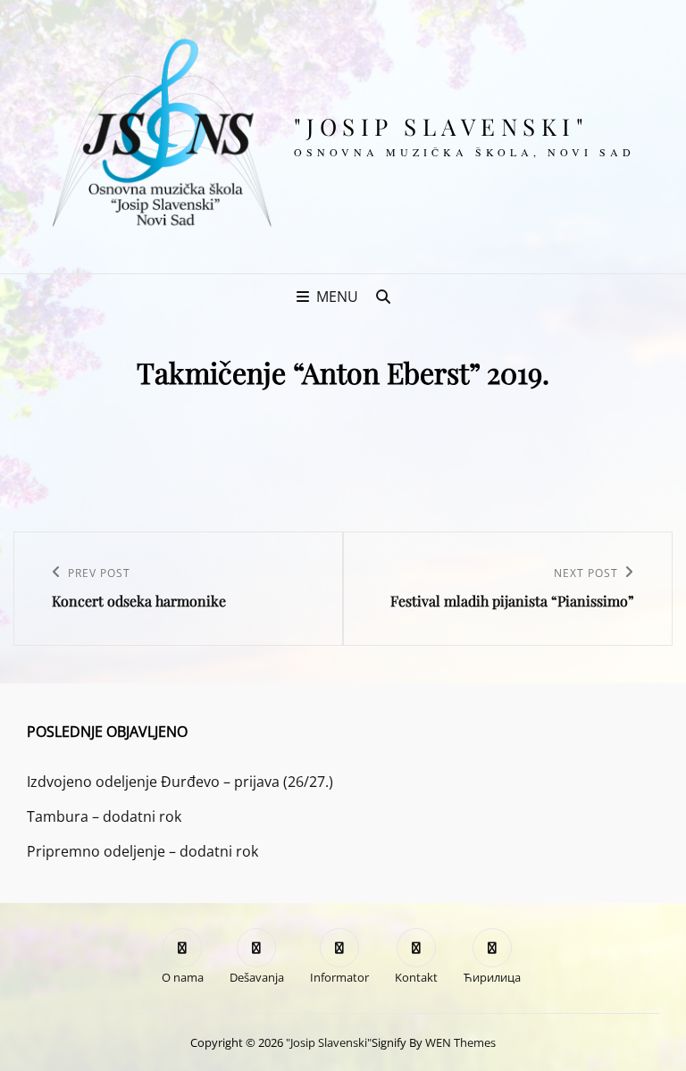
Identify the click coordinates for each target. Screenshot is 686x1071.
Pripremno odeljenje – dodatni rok (142, 851)
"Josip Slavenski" (442, 126)
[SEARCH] (383, 296)
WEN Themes (460, 1042)
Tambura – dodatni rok (104, 816)
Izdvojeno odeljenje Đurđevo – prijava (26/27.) (180, 781)
